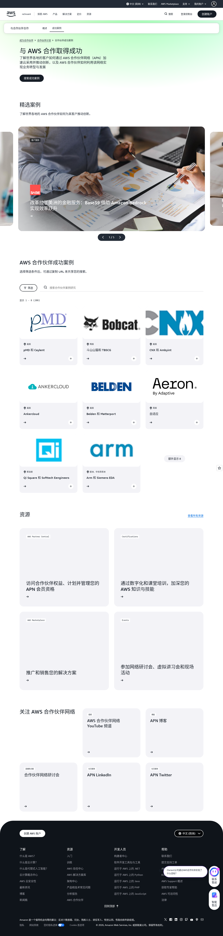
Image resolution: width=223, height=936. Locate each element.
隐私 (22, 925)
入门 (69, 856)
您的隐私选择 (50, 925)
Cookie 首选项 (77, 925)
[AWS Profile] (213, 4)
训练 (69, 862)
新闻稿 (23, 900)
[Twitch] (186, 920)
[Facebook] (170, 920)
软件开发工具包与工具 (127, 862)
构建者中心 (120, 856)
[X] (165, 920)
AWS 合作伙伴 (75, 900)
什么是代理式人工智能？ (34, 868)
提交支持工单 (169, 862)
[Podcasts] (197, 920)
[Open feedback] (219, 468)
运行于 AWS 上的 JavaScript (130, 893)
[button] (42, 14)
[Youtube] (191, 920)
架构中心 (72, 881)
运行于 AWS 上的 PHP (127, 887)
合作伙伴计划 (44, 40)
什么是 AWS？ (28, 856)
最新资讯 (25, 887)
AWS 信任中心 (75, 868)
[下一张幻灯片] (121, 237)
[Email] (202, 920)
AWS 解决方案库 (76, 874)
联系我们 (166, 856)
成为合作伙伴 (26, 40)
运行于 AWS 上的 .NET (127, 868)
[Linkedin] (176, 920)
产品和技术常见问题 (78, 887)
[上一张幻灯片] (101, 237)
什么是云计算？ (29, 862)
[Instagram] (181, 920)
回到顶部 (109, 906)
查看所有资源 (195, 515)
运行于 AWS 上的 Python (128, 874)
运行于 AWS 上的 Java (127, 881)
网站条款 (34, 925)
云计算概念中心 (29, 874)
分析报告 (72, 893)
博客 (22, 893)
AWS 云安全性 (28, 881)
